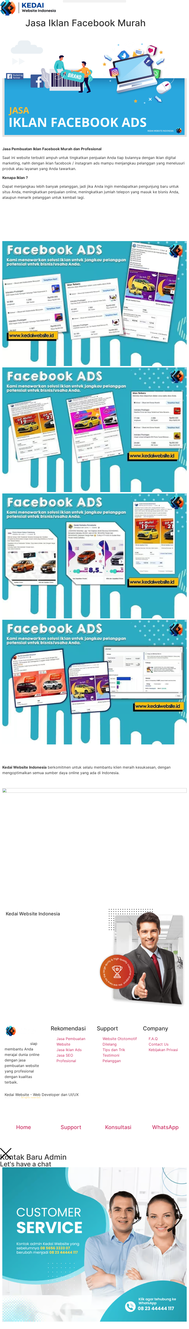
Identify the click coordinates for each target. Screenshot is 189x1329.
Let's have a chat (25, 1164)
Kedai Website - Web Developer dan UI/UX (42, 1094)
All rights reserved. (31, 1097)
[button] (94, 1)
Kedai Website (17, 1043)
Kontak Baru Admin (33, 1157)
